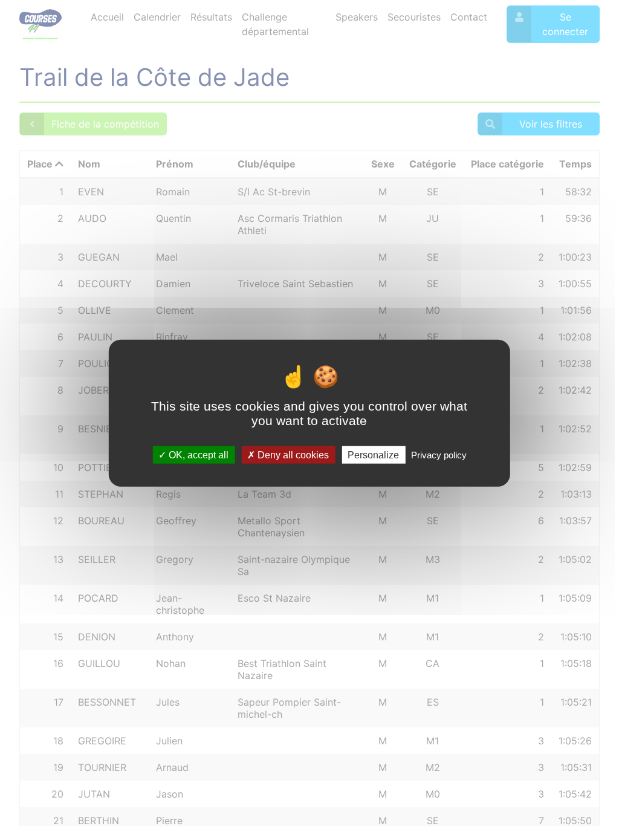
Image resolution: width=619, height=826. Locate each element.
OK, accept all (197, 454)
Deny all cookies (292, 454)
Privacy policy (439, 454)
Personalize (373, 454)
